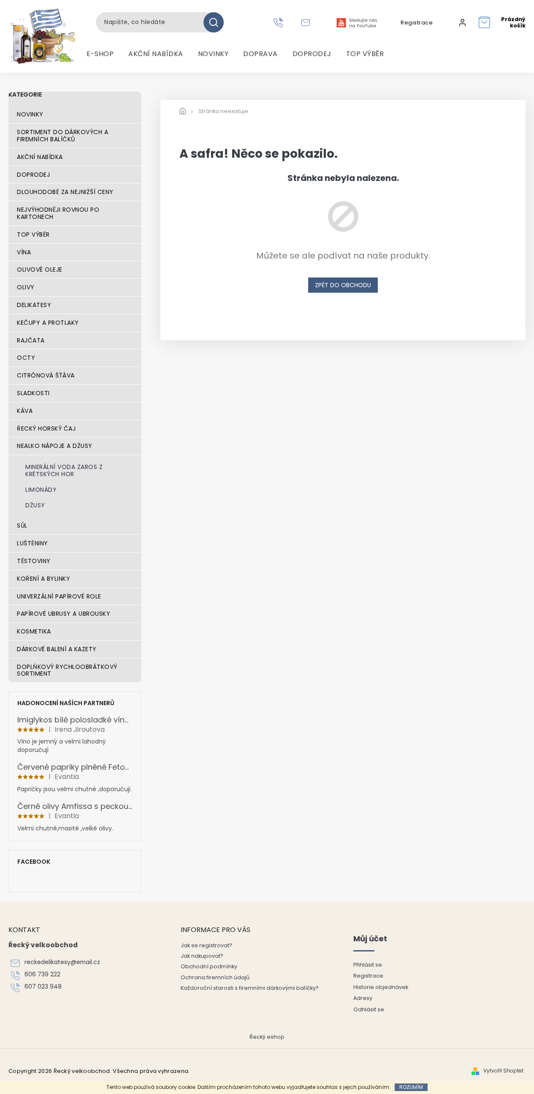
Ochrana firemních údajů (215, 977)
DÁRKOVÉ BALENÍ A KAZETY (57, 649)
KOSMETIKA (34, 631)
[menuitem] (100, 54)
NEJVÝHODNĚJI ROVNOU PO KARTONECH (58, 213)
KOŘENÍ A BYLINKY (43, 578)
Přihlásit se (367, 964)
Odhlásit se (368, 1009)
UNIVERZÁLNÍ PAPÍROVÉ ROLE (59, 596)
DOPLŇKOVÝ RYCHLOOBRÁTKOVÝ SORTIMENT (67, 670)
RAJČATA (31, 340)
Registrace (417, 23)
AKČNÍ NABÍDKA (40, 157)
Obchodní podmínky (209, 966)
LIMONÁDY (41, 489)
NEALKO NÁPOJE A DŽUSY (54, 446)
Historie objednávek (380, 987)
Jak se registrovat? (206, 945)
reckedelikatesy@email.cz (62, 962)
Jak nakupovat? (202, 955)
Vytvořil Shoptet (503, 1070)
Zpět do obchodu (343, 285)
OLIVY (26, 287)
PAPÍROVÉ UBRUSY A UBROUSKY (63, 613)
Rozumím (411, 1087)
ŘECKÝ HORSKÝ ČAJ (46, 428)
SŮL (22, 525)
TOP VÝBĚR (33, 234)
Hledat (217, 22)
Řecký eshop (267, 1036)
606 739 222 (42, 974)
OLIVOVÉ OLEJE (39, 269)
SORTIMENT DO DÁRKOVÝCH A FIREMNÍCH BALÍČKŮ (62, 135)
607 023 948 (43, 987)
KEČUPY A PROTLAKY (48, 322)
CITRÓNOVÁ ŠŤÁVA (46, 375)
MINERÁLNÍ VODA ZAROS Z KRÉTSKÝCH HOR (64, 470)
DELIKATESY (34, 305)
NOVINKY (30, 114)
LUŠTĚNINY (32, 543)
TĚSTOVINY (34, 561)
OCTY (26, 357)
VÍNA (24, 252)
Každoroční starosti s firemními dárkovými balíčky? (250, 988)
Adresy (362, 998)
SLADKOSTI (33, 393)
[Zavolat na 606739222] (279, 22)
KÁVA (25, 411)
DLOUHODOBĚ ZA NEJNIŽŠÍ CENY (65, 192)
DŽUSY (35, 505)
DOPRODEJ (33, 174)
